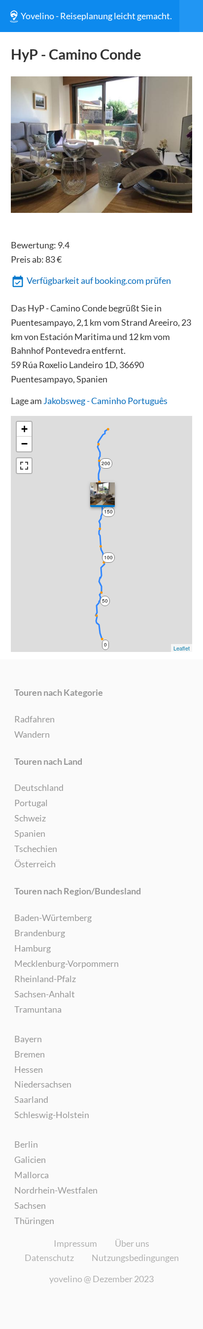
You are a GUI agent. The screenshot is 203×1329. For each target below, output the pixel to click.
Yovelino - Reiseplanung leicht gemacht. (96, 15)
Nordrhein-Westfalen (56, 1190)
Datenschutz (49, 1257)
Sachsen (30, 1205)
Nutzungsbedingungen (135, 1257)
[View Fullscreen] (24, 465)
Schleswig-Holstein (51, 1114)
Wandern (32, 734)
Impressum (75, 1243)
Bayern (28, 1038)
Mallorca (31, 1174)
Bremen (29, 1054)
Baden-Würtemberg (53, 917)
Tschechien (35, 848)
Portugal (31, 802)
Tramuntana (38, 1009)
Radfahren (34, 719)
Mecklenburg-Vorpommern (66, 963)
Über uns (132, 1243)
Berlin (26, 1144)
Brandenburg (39, 932)
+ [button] (24, 429)
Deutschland (39, 787)
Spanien (29, 833)
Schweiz (30, 818)
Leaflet (181, 648)
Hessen (28, 1069)
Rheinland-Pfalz (45, 978)
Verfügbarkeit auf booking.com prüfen (99, 280)
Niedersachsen (42, 1084)
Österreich (35, 863)
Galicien (30, 1159)
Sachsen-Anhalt (44, 993)
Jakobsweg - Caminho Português (105, 400)
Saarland (31, 1099)
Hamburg (32, 948)
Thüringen (34, 1220)
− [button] (24, 444)
